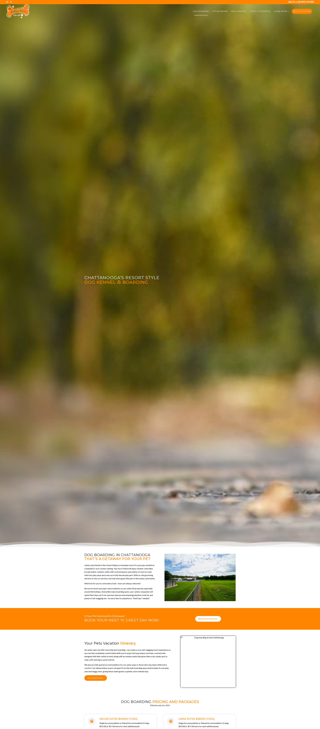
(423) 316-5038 (307, 1)
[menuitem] (201, 11)
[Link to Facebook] (11, 2)
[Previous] (170, 577)
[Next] (230, 577)
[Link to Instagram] (7, 2)
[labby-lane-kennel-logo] (18, 11)
